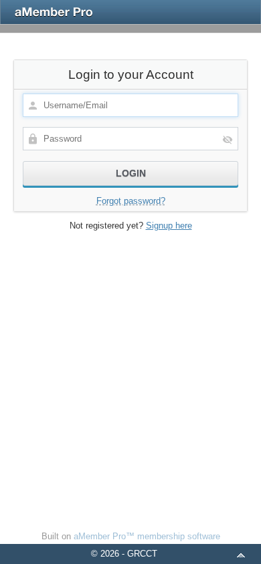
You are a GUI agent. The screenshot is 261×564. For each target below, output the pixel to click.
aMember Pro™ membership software (147, 536)
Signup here (169, 226)
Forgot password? (130, 201)
